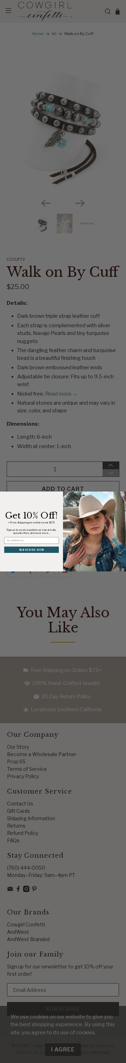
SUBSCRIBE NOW (31, 549)
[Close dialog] (123, 494)
